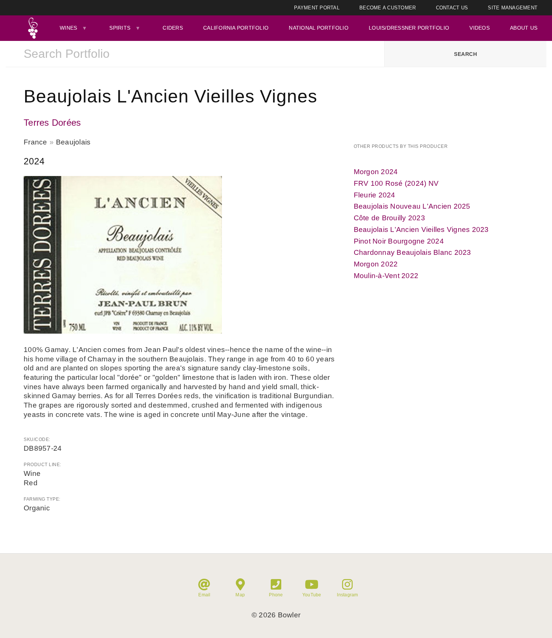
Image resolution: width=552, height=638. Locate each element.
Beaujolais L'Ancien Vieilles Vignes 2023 (421, 229)
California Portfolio (235, 28)
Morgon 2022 (376, 264)
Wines (68, 28)
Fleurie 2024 (374, 195)
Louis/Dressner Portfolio (409, 28)
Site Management (512, 8)
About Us (523, 28)
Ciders (173, 28)
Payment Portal (316, 8)
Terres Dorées (52, 122)
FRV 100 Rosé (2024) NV (396, 183)
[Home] (33, 28)
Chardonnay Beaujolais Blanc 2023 (412, 252)
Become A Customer (387, 8)
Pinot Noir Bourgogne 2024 (399, 241)
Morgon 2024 (376, 172)
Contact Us (452, 8)
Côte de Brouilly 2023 (389, 218)
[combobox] (195, 54)
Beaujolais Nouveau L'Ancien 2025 (412, 206)
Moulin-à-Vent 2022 (386, 276)
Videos (479, 28)
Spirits (119, 28)
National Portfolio (318, 28)
